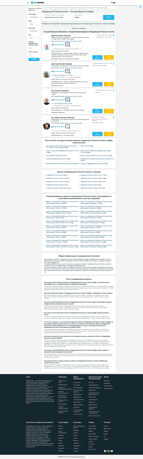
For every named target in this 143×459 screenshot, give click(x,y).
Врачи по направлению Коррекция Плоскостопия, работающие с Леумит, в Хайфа (62, 207)
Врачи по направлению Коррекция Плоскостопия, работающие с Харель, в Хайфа (62, 226)
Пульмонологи (93, 399)
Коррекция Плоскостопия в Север (78, 7)
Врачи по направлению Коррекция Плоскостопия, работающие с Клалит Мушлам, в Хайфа (96, 241)
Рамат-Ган (92, 449)
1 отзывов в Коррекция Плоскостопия (61, 103)
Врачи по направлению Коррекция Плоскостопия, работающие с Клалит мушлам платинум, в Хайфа (62, 246)
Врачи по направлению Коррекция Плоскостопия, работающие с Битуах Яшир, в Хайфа (96, 236)
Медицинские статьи (62, 400)
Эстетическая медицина (78, 410)
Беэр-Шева (92, 434)
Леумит (60, 451)
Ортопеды (76, 385)
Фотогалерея (62, 404)
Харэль (60, 426)
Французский (108, 388)
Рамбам (75, 448)
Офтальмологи (78, 387)
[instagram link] (108, 451)
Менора (60, 438)
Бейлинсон (77, 446)
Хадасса (76, 443)
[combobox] (58, 17)
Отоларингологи (78, 399)
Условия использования (63, 392)
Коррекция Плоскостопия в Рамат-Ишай (94, 178)
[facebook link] (105, 451)
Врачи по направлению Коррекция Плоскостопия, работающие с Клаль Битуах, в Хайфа (96, 221)
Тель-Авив (92, 426)
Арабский (107, 383)
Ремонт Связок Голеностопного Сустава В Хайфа (96, 155)
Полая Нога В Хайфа (87, 146)
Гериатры (92, 402)
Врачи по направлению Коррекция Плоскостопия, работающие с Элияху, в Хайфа (62, 231)
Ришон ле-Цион (94, 436)
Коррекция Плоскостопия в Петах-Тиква (94, 175)
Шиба (75, 438)
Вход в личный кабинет (63, 411)
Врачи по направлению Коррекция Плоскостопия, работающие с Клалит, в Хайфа (62, 202)
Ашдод (91, 441)
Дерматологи (77, 394)
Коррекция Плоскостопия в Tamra (57, 185)
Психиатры (77, 402)
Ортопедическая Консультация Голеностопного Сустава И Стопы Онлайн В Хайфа (61, 146)
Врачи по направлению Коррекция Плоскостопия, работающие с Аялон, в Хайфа (96, 231)
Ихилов (75, 440)
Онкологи (76, 407)
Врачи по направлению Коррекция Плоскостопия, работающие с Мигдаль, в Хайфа (96, 217)
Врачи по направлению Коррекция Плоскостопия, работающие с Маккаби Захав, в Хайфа (62, 212)
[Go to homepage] (37, 2)
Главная (45, 7)
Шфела (106, 439)
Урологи (91, 382)
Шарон (106, 431)
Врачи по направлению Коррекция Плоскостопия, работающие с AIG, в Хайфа (62, 217)
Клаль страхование (62, 432)
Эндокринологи (94, 385)
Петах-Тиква (93, 439)
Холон (91, 447)
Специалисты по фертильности (94, 393)
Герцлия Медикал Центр (79, 426)
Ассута (75, 433)
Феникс (60, 428)
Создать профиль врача (63, 407)
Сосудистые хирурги (93, 408)
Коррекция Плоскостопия (60, 7)
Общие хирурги (78, 405)
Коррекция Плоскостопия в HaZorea (57, 178)
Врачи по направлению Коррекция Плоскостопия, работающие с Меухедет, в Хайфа (96, 202)
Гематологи (92, 397)
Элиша (75, 435)
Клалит (60, 443)
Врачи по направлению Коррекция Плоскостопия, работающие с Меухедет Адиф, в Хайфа (96, 246)
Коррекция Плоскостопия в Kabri (91, 185)
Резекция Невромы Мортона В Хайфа (58, 159)
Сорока (75, 451)
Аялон (60, 440)
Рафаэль (76, 430)
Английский (108, 386)
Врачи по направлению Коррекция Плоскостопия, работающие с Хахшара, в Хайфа (62, 241)
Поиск (50, 7)
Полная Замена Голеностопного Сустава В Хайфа (62, 163)
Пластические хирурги (78, 391)
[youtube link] (112, 451)
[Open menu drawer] (28, 3)
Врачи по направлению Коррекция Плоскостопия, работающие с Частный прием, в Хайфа (96, 212)
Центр (106, 426)
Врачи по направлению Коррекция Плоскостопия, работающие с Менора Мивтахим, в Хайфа (62, 221)
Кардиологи (77, 397)
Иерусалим (92, 428)
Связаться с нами (62, 381)
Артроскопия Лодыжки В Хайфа (56, 155)
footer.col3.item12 (94, 416)
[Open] (38, 17)
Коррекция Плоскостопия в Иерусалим (93, 181)
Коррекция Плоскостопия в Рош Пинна (58, 188)
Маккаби (61, 446)
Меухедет (61, 448)
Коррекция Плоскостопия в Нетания (58, 181)
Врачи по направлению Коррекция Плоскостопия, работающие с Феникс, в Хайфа (96, 226)
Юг (105, 436)
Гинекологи (77, 382)
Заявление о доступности (62, 396)
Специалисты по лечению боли (94, 412)
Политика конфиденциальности (64, 388)
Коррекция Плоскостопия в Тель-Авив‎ (93, 188)
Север (106, 434)
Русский (106, 380)
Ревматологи (93, 405)
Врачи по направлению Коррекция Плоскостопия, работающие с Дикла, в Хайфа (62, 236)
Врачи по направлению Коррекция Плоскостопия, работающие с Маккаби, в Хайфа (96, 207)
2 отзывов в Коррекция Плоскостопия (61, 75)
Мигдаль (61, 435)
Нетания (91, 444)
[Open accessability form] (140, 7)
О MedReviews (62, 385)
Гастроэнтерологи (94, 387)
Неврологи (92, 390)
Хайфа (91, 431)
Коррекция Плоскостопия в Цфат (57, 175)
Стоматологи (77, 414)
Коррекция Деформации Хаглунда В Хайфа (94, 163)
